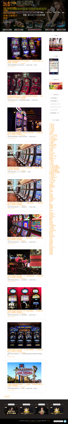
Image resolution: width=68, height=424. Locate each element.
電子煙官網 (51, 173)
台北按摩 (51, 237)
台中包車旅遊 (52, 216)
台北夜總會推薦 (52, 230)
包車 (50, 189)
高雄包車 (51, 217)
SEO (50, 202)
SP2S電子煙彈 (52, 140)
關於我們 (42, 12)
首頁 (38, 12)
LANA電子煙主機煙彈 (54, 166)
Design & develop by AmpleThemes (34, 421)
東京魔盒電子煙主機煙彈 (54, 172)
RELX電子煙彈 (52, 147)
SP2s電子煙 (51, 137)
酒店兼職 (51, 210)
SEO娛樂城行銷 (52, 225)
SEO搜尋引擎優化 (53, 156)
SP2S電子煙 (51, 130)
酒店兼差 (51, 204)
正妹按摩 (51, 240)
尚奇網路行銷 (52, 186)
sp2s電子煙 (51, 126)
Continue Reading (11, 66)
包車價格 (51, 191)
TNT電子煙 (51, 160)
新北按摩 (51, 248)
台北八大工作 (52, 152)
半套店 (50, 238)
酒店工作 (51, 234)
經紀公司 (51, 188)
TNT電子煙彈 (52, 198)
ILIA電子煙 (51, 125)
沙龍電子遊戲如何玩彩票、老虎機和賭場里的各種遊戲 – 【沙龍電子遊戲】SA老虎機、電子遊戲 (25, 96)
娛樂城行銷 (51, 224)
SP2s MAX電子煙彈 (53, 136)
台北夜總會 (51, 227)
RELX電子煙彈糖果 (53, 139)
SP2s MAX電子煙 (53, 134)
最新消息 (54, 12)
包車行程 (51, 195)
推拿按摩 (51, 184)
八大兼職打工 (52, 124)
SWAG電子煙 (52, 179)
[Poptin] (65, 421)
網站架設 (51, 157)
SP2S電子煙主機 (52, 144)
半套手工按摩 (52, 236)
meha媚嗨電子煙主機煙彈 (54, 171)
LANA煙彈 (51, 146)
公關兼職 (51, 208)
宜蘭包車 (51, 218)
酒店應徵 (51, 205)
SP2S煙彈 (51, 143)
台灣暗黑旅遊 (52, 185)
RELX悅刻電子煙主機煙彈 (54, 167)
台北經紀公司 (52, 247)
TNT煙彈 (51, 164)
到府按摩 (51, 250)
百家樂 (59, 12)
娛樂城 (63, 12)
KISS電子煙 (51, 127)
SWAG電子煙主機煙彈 (54, 165)
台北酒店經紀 (52, 153)
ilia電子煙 (51, 132)
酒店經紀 (51, 151)
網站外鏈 (51, 212)
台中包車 (51, 221)
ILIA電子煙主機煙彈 (53, 170)
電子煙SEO (51, 159)
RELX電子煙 (52, 128)
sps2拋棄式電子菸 (53, 138)
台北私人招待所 (52, 180)
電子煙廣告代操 (52, 158)
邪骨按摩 (51, 231)
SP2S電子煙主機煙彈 (53, 169)
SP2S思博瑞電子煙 (53, 177)
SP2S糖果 (51, 178)
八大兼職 (51, 150)
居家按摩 (51, 249)
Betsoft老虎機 (48, 12)
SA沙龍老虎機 (22, 63)
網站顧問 (51, 133)
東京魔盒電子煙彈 (53, 145)
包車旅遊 (51, 196)
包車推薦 (51, 190)
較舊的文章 (7, 396)
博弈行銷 (51, 223)
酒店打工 (51, 244)
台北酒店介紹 (52, 229)
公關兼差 (51, 254)
